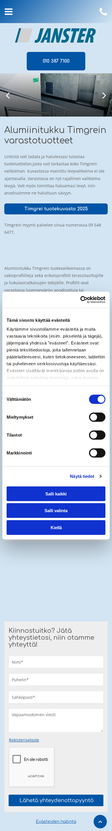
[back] (8, 95)
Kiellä (56, 527)
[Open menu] (8, 11)
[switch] (97, 417)
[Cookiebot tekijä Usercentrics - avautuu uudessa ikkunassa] (80, 300)
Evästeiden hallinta (56, 821)
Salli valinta (56, 510)
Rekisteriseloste (24, 740)
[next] (104, 95)
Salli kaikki (56, 493)
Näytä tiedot (82, 476)
